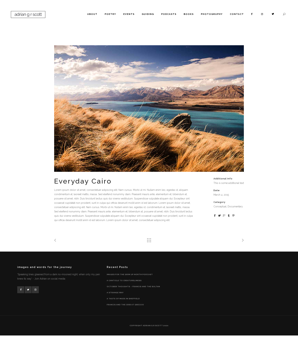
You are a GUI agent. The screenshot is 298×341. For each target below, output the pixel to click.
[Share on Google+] (224, 215)
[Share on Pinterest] (233, 215)
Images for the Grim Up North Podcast (130, 274)
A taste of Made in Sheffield (123, 299)
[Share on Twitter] (219, 215)
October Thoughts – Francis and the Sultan (133, 286)
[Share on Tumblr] (228, 215)
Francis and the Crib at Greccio (125, 305)
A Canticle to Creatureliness (124, 280)
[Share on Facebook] (214, 215)
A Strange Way (115, 293)
